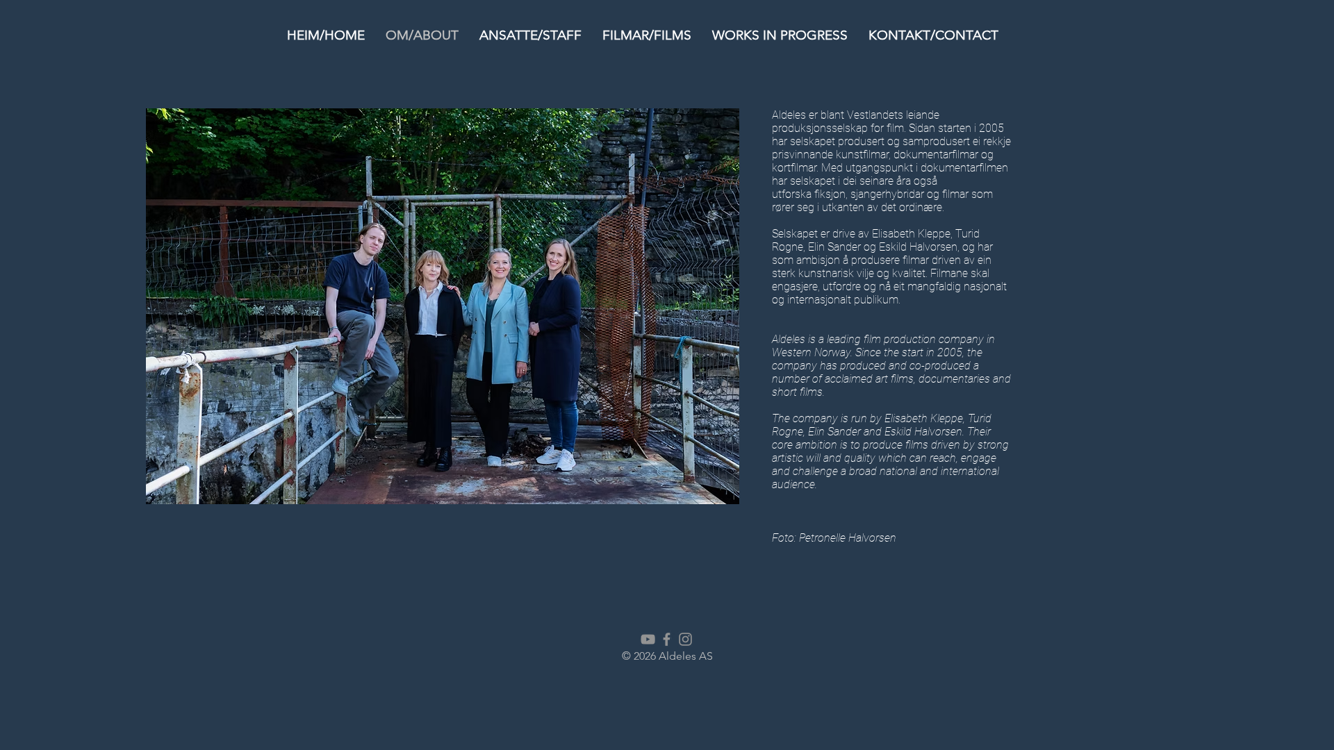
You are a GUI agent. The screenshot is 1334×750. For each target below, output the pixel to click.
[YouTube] (648, 639)
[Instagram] (685, 639)
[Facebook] (666, 639)
